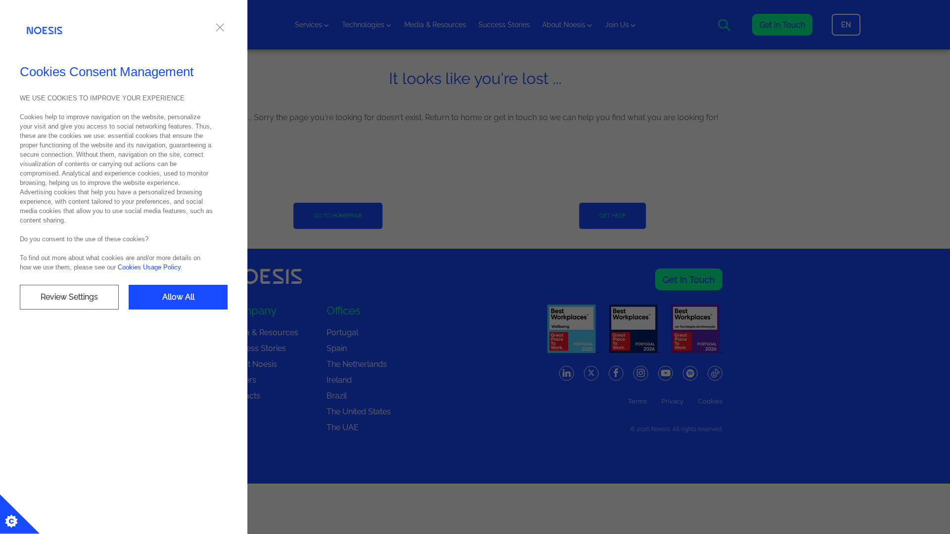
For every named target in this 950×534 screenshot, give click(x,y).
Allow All (178, 297)
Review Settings (69, 297)
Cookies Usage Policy (149, 267)
